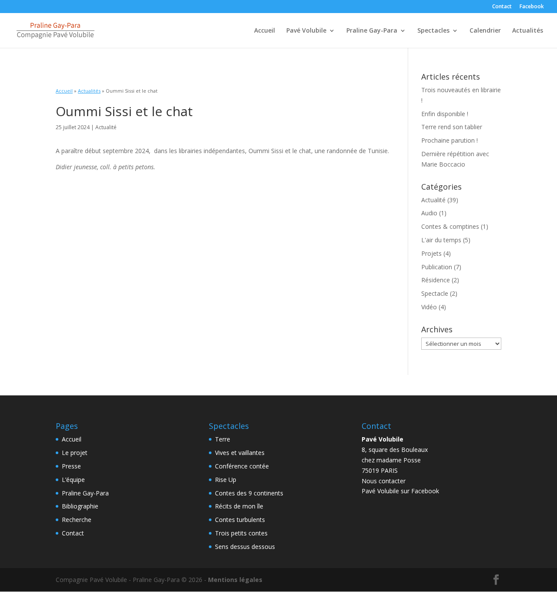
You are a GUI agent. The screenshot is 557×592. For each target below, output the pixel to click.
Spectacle (434, 293)
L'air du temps (441, 240)
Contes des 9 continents (249, 493)
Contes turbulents (240, 519)
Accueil (264, 30)
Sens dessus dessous (245, 546)
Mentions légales (235, 579)
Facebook (532, 7)
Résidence (435, 280)
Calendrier (485, 30)
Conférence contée (242, 466)
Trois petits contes (241, 533)
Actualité (433, 200)
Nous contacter (384, 481)
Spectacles (433, 30)
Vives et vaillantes (240, 452)
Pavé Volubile (306, 30)
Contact (502, 7)
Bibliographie (80, 506)
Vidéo (429, 307)
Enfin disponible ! (444, 114)
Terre (222, 439)
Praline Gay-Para (371, 30)
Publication (436, 267)
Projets (431, 253)
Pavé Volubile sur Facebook (400, 491)
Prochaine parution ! (449, 140)
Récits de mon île (239, 506)
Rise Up (225, 479)
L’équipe (73, 479)
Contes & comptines (450, 226)
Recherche (76, 519)
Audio (429, 213)
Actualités (527, 30)
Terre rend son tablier (451, 127)
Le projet (74, 452)
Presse (71, 466)
